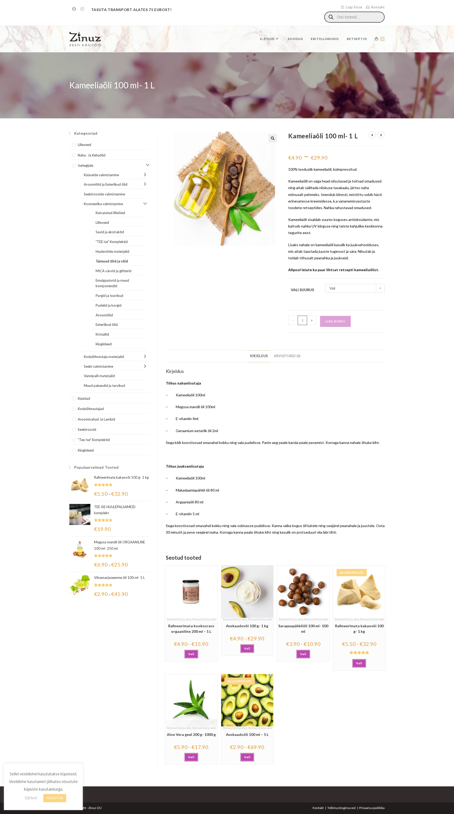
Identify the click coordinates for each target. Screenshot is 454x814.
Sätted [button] (31, 797)
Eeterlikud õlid (107, 324)
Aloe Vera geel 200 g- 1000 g (191, 734)
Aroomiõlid (104, 315)
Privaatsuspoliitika (372, 808)
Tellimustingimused (341, 808)
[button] (273, 138)
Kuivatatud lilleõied (110, 213)
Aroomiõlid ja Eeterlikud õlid (105, 184)
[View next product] (381, 135)
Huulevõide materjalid (112, 251)
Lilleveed (84, 145)
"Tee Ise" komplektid (94, 440)
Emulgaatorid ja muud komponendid (112, 283)
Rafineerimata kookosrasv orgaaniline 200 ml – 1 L (191, 629)
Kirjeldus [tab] (259, 356)
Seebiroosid (87, 429)
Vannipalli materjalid (99, 376)
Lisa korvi (335, 321)
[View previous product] (372, 135)
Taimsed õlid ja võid (179, 619)
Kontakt (318, 808)
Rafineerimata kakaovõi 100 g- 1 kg (359, 629)
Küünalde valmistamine (101, 175)
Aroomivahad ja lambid (96, 419)
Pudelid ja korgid (108, 305)
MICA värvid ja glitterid (113, 271)
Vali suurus (302, 289)
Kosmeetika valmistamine (103, 204)
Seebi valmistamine (98, 366)
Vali (191, 654)
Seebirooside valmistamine (104, 194)
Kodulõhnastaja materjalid (104, 357)
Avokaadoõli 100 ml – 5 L (247, 734)
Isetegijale (85, 165)
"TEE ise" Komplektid (112, 242)
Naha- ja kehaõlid (91, 155)
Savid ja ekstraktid (110, 232)
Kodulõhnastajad (91, 409)
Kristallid (102, 334)
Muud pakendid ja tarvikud (104, 385)
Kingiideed (104, 344)
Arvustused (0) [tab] (287, 356)
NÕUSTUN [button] (55, 798)
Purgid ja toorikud (109, 296)
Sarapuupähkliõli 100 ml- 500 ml (303, 629)
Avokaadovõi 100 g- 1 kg (247, 626)
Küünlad (84, 398)
